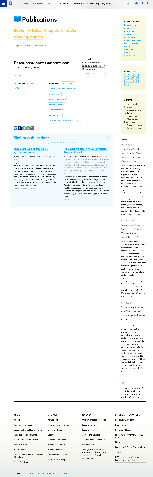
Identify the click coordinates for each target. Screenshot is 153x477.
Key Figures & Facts (23, 424)
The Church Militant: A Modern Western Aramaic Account (85, 150)
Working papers (28, 36)
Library (118, 442)
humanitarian (129, 37)
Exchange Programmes (58, 439)
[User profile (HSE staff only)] (142, 3)
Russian (30, 83)
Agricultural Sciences (130, 105)
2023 (132, 78)
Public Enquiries (21, 462)
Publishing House (123, 429)
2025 (136, 75)
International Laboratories (94, 419)
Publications (39, 19)
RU (127, 3)
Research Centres (90, 424)
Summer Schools (55, 449)
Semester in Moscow (57, 454)
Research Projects (90, 429)
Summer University (56, 444)
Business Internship (56, 459)
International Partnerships (26, 439)
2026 (131, 75)
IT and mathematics (132, 40)
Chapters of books (60, 30)
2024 (126, 78)
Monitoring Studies (91, 434)
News (124, 139)
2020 (131, 81)
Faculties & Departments (25, 434)
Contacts (31, 473)
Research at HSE (41, 45)
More (126, 84)
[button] (48, 142)
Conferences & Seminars (93, 439)
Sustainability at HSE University (28, 429)
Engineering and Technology (132, 111)
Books (19, 30)
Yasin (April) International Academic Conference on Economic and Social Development (94, 453)
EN (130, 3)
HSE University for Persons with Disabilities (28, 456)
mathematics (129, 46)
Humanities (132, 115)
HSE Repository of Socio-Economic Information (127, 458)
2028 (135, 71)
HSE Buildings (20, 449)
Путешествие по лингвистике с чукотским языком (31, 150)
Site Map (63, 473)
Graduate (52, 434)
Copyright (41, 473)
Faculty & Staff (21, 444)
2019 (137, 81)
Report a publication (22, 45)
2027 (126, 75)
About (18, 414)
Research (88, 414)
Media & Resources (127, 414)
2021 (126, 81)
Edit (145, 473)
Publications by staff (125, 419)
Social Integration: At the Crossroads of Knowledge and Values (133, 311)
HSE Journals (121, 424)
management (134, 43)
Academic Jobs (88, 444)
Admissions (53, 419)
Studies (53, 414)
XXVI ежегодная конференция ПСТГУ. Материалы (93, 66)
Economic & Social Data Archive (130, 447)
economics (129, 28)
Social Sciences (134, 128)
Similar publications (31, 137)
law (125, 43)
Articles (34, 30)
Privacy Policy (52, 473)
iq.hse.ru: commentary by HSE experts (129, 436)
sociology (128, 49)
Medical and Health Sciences (131, 120)
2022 (137, 78)
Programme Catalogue (58, 424)
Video (118, 452)
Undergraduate (55, 429)
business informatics (132, 25)
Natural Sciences (134, 125)
